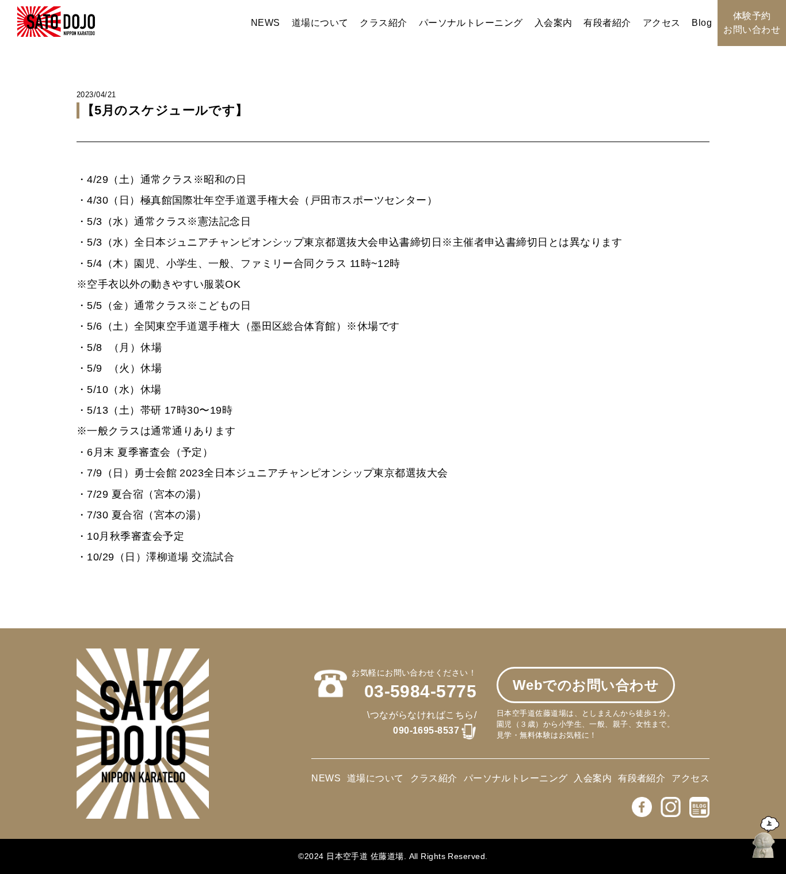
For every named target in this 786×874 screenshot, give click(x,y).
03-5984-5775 (420, 691)
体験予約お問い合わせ (751, 23)
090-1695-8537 (426, 730)
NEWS (265, 23)
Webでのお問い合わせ (586, 685)
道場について (320, 23)
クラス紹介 (383, 23)
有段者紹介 (607, 23)
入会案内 (554, 23)
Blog (702, 23)
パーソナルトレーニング (471, 23)
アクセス (662, 23)
